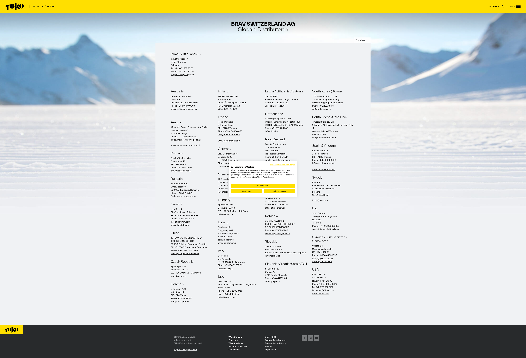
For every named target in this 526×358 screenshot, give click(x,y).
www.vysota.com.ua (322, 261)
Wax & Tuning (235, 337)
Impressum (270, 349)
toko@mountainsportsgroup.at (186, 139)
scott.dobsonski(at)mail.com (325, 229)
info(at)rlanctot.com (180, 221)
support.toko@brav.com (185, 349)
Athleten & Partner (237, 346)
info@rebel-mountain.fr (229, 134)
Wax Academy (235, 343)
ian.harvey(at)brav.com (323, 290)
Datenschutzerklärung (275, 343)
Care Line (233, 340)
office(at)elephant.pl (275, 208)
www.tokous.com (320, 293)
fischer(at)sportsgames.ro (277, 233)
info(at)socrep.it (225, 268)
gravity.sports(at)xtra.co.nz (278, 160)
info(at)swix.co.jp (226, 297)
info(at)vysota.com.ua (322, 258)
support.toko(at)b (179, 74)
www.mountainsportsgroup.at (185, 145)
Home (36, 6)
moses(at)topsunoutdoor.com (185, 253)
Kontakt (269, 346)
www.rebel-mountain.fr (229, 140)
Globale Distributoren (275, 340)
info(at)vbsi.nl (271, 131)
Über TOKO (270, 337)
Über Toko (50, 6)
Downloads (234, 349)
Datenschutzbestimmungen (282, 165)
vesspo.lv (279, 105)
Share (362, 40)
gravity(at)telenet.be (181, 170)
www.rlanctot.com (180, 225)
